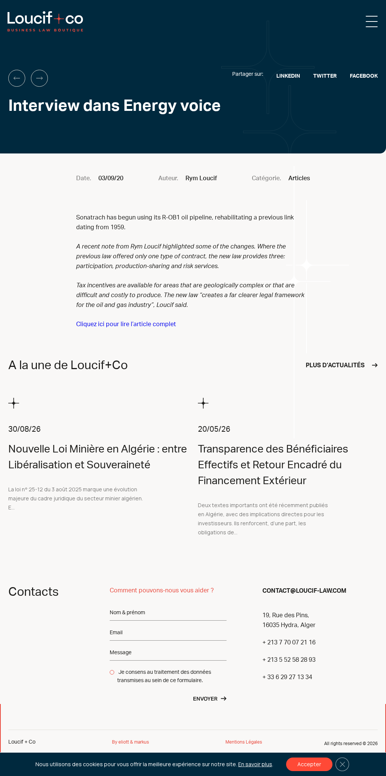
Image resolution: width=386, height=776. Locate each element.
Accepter (309, 764)
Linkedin (288, 76)
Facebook (364, 76)
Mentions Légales (243, 742)
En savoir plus (255, 764)
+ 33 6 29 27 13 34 (287, 677)
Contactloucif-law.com (304, 590)
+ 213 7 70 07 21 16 (289, 643)
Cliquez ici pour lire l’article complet (126, 324)
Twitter (325, 76)
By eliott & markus (131, 742)
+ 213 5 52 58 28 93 (289, 660)
